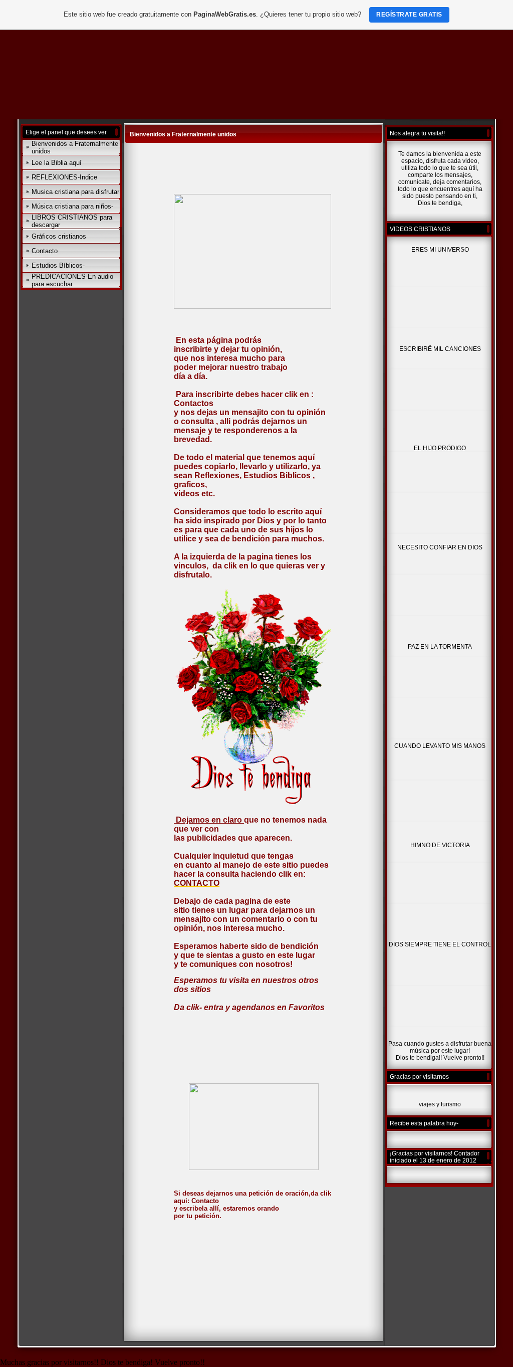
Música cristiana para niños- (72, 206)
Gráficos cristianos (59, 236)
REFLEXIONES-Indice (64, 177)
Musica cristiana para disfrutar (75, 192)
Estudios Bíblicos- (58, 265)
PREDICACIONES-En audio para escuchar (72, 280)
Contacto (45, 251)
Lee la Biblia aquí (57, 162)
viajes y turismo (440, 1104)
